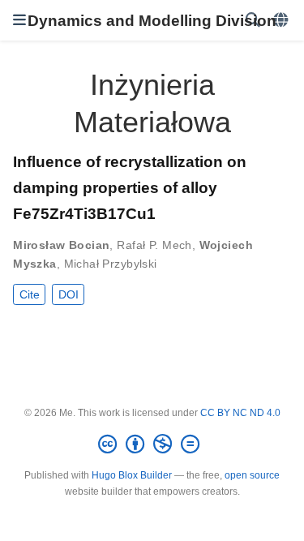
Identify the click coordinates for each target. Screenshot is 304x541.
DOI (68, 294)
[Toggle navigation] (19, 20)
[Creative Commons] (152, 444)
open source (252, 475)
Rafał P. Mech (154, 244)
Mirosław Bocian (61, 244)
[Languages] (282, 20)
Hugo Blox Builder (132, 475)
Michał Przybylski (110, 263)
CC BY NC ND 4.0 (240, 413)
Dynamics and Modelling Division (152, 20)
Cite (29, 294)
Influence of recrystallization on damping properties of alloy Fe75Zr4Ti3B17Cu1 (129, 187)
